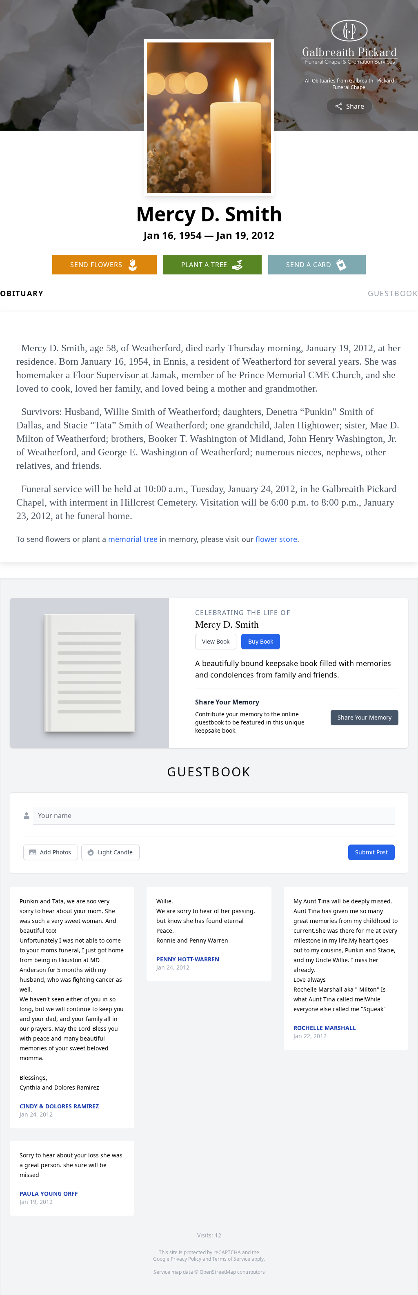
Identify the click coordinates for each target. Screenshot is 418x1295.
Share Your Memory (364, 717)
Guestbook (393, 293)
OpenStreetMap (218, 1271)
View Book (215, 641)
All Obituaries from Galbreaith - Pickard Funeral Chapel (349, 84)
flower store (276, 539)
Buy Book (260, 641)
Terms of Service (231, 1258)
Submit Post (371, 852)
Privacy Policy (186, 1258)
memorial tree (133, 539)
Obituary (21, 293)
